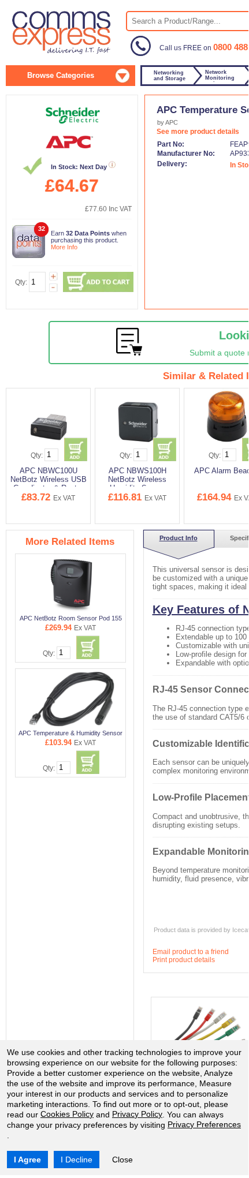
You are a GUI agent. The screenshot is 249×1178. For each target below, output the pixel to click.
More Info (64, 247)
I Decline (76, 1159)
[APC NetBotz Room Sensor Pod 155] (71, 584)
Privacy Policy (137, 1114)
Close (122, 1159)
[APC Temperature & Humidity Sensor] (71, 699)
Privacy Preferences (204, 1124)
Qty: (21, 282)
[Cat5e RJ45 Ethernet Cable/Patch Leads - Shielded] (203, 1030)
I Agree (27, 1159)
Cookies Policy (67, 1114)
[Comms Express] (62, 52)
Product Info (178, 537)
